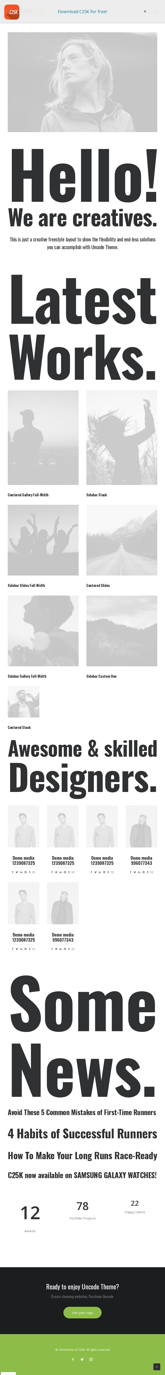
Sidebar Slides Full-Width (26, 585)
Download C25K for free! (82, 11)
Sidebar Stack (96, 494)
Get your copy (82, 1312)
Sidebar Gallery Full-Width (27, 676)
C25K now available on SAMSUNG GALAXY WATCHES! (82, 1174)
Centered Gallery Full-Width (28, 494)
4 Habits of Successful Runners (82, 1133)
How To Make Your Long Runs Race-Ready (82, 1155)
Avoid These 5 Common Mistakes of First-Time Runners (82, 1112)
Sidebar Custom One (101, 676)
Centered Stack (19, 727)
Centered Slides (98, 585)
